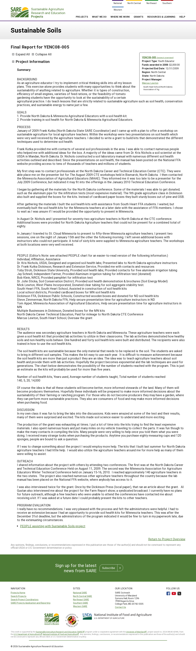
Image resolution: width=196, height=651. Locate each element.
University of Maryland (135, 631)
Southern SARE (80, 602)
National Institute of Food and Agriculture (60, 634)
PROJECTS (82, 16)
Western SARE (80, 606)
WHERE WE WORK (120, 16)
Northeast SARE (81, 599)
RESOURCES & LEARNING (161, 16)
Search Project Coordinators (24, 599)
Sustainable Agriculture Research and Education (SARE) (59, 631)
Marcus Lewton (150, 83)
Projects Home (18, 592)
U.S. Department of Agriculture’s (27, 634)
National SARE (80, 592)
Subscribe (108, 568)
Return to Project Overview (166, 539)
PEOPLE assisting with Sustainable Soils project (52, 526)
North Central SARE (82, 596)
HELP (182, 16)
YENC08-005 (158, 57)
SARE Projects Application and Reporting (30, 602)
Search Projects (18, 596)
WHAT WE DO (99, 16)
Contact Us (120, 607)
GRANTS (138, 16)
